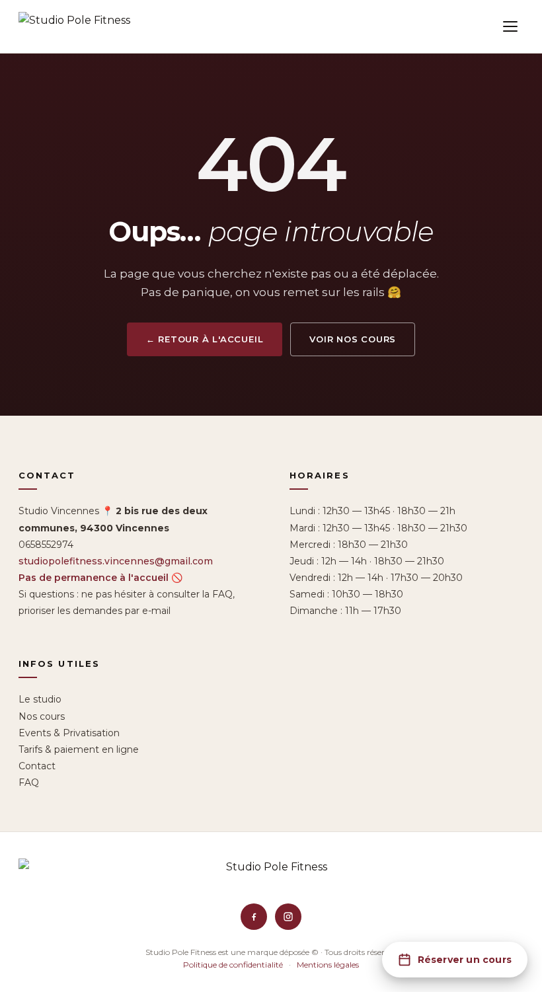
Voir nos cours (352, 339)
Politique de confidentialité (233, 965)
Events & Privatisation (69, 733)
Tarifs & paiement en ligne (79, 749)
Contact (37, 766)
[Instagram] (288, 916)
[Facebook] (254, 916)
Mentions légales (328, 965)
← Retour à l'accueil (205, 339)
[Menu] (510, 26)
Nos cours (42, 716)
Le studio (40, 699)
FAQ (29, 782)
